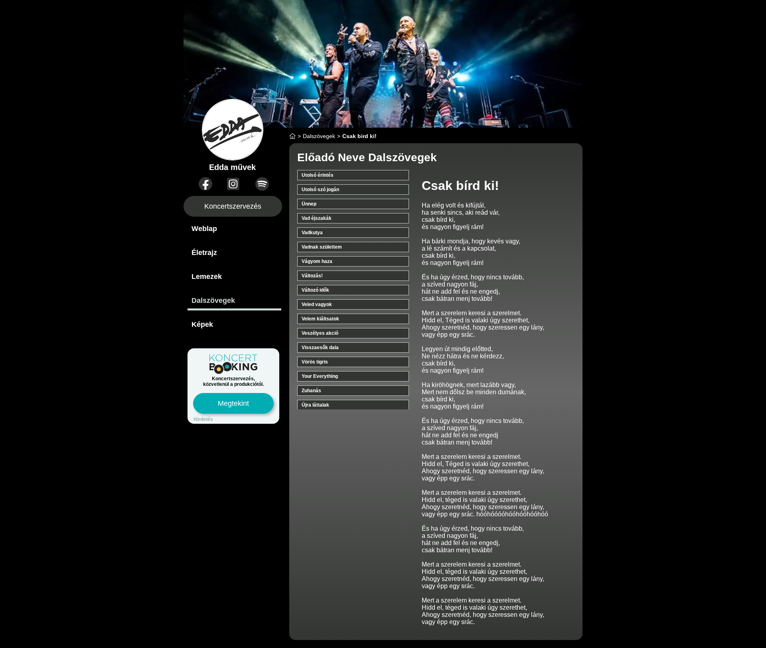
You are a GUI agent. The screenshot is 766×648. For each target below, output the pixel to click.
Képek (202, 324)
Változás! (312, 276)
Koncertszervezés (232, 206)
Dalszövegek (213, 300)
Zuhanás (311, 390)
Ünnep (309, 204)
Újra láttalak (315, 405)
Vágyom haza (317, 261)
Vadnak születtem (322, 247)
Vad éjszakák (317, 218)
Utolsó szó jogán (320, 189)
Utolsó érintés (318, 175)
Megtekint (233, 403)
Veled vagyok (317, 304)
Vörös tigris (315, 362)
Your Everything (320, 376)
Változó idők (315, 290)
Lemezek (207, 277)
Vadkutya (312, 232)
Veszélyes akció (320, 333)
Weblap (204, 229)
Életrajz (204, 253)
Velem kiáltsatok (320, 319)
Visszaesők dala (320, 347)
